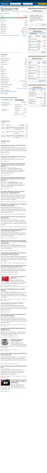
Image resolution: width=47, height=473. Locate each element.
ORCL (20, 376)
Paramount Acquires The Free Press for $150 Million (12, 303)
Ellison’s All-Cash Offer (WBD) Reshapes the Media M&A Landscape (13, 290)
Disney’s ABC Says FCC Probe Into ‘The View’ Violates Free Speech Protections (13, 217)
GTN (2, 237)
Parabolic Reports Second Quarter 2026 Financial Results (13, 145)
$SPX (2, 286)
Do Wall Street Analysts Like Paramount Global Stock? (17, 340)
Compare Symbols (42, 80)
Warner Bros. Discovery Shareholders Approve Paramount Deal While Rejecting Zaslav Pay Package (13, 253)
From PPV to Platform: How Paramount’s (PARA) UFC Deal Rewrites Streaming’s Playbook (13, 315)
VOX (20, 286)
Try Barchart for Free (42, 3)
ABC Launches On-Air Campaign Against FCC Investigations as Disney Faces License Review (14, 204)
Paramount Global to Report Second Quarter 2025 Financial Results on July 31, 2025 (14, 354)
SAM (11, 250)
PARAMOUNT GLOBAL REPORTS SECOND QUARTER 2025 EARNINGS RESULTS (13, 329)
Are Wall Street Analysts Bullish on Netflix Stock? (18, 277)
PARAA (12, 337)
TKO (19, 324)
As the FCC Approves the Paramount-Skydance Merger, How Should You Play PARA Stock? (19, 381)
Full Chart (24, 35)
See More (3, 56)
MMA (2, 274)
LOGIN (36, 3)
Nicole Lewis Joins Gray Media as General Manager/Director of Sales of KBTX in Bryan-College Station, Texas (14, 230)
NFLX (2, 262)
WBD (20, 262)
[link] (25, 11)
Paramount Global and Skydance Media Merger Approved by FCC (13, 366)
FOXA (2, 201)
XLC (2, 350)
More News (3, 142)
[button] (46, 6)
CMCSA (3, 226)
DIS (19, 201)
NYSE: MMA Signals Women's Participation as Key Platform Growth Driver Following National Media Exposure (13, 266)
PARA (2, 154)
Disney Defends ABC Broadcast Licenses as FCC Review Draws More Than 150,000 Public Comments (13, 192)
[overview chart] (13, 43)
